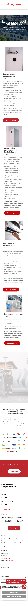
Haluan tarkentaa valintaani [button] (14, 596)
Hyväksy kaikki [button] (14, 592)
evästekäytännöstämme (14, 588)
